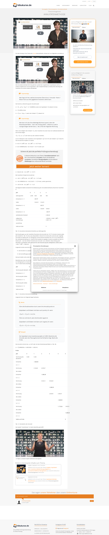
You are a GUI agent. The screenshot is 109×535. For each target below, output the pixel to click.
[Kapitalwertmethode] (21, 479)
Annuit (34, 53)
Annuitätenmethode (62, 9)
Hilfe (89, 1)
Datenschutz (46, 531)
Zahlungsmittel (44, 528)
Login (94, 1)
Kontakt (84, 1)
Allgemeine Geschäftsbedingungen (42, 533)
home (58, 5)
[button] (94, 5)
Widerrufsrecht (38, 531)
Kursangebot (45, 9)
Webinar (84, 27)
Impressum (36, 528)
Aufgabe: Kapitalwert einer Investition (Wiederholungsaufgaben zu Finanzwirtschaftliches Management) (42, 469)
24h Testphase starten (82, 62)
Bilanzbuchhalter (76, 27)
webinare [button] (74, 5)
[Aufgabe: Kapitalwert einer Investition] (21, 469)
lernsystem (83, 5)
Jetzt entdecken (88, 110)
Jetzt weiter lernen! (39, 166)
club (90, 5)
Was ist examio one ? (83, 57)
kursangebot (66, 5)
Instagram (65, 528)
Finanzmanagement (53, 9)
